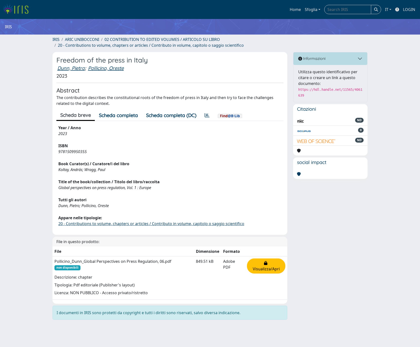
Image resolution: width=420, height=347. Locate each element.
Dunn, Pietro (71, 68)
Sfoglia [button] (311, 9)
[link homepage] (17, 9)
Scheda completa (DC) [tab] (171, 115)
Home (295, 9)
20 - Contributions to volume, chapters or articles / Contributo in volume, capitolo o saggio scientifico (151, 45)
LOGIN (409, 9)
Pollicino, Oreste (106, 68)
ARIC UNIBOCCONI (82, 39)
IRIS (56, 39)
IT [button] (386, 9)
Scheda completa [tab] (118, 115)
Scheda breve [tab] (75, 115)
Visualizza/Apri (266, 266)
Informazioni (313, 58)
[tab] (207, 115)
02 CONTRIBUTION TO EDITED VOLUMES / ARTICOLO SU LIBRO (162, 39)
